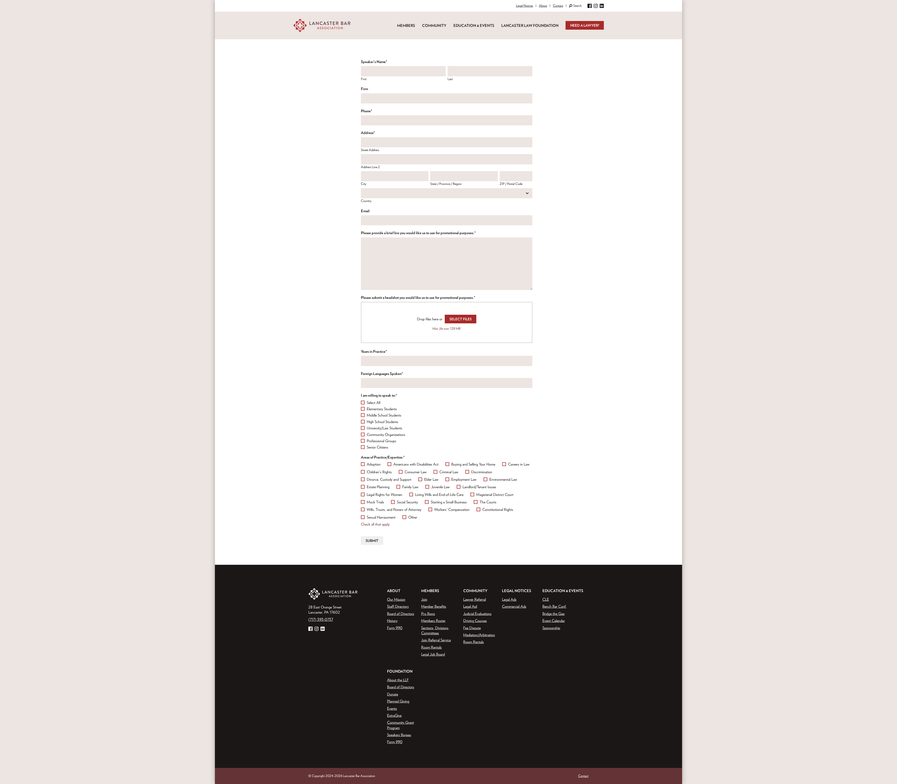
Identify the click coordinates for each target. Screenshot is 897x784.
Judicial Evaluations (477, 613)
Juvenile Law (440, 487)
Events (392, 708)
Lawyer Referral (474, 599)
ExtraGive (394, 715)
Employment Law (464, 479)
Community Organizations (386, 434)
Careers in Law (519, 464)
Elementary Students (382, 409)
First (364, 79)
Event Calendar (553, 620)
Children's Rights (379, 472)
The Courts (488, 502)
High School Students (382, 422)
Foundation (400, 671)
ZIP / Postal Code (511, 184)
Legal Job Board (433, 654)
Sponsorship (551, 628)
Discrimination (481, 472)
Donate (392, 694)
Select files (460, 319)
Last (450, 79)
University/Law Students (384, 428)
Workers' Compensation (452, 509)
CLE (545, 599)
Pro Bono (428, 613)
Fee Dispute (472, 628)
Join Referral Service (436, 640)
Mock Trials (375, 502)
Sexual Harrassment (381, 517)
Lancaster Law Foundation (530, 25)
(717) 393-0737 (320, 619)
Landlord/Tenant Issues (479, 487)
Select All (373, 402)
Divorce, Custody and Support (389, 479)
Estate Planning (378, 487)
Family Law (410, 487)
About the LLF (398, 680)
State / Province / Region (446, 184)
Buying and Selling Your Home (473, 464)
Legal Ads (509, 599)
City (363, 184)
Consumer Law (416, 472)
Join (424, 599)
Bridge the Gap (553, 613)
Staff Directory (398, 606)
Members (406, 25)
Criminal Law (448, 472)
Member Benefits (433, 606)
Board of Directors (400, 613)
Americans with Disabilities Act (415, 464)
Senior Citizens (377, 447)
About (543, 5)
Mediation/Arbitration (479, 635)
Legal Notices (524, 5)
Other (412, 517)
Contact (558, 5)
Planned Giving (398, 701)
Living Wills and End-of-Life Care (439, 494)
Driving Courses (475, 620)
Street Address (370, 150)
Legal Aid (470, 606)
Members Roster (433, 620)
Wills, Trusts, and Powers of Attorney (394, 509)
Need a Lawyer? (584, 25)
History (392, 620)
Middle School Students (384, 415)
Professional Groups (381, 441)
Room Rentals (431, 647)
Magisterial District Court (494, 494)
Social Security (407, 502)
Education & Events (473, 25)
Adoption (374, 464)
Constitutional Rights (497, 509)
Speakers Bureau (399, 735)
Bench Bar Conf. (554, 606)
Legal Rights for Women (384, 494)
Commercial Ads (514, 606)
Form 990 (394, 628)
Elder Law (431, 479)
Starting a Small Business (449, 502)
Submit (372, 541)
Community (434, 25)
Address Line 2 (370, 167)
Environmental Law (503, 479)
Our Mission (396, 599)
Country (366, 201)
